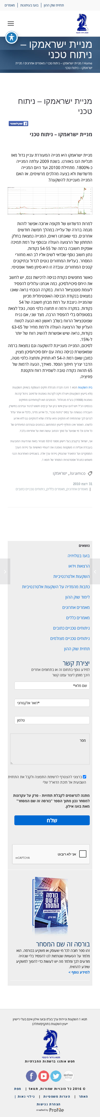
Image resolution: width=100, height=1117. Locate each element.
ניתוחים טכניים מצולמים (70, 638)
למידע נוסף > (79, 972)
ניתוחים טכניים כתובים (30, 489)
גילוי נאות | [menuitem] (24, 1096)
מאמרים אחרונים (35, 63)
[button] (11, 23)
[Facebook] (18, 124)
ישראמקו (60, 473)
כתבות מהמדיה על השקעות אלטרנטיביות (56, 587)
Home (88, 63)
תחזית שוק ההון (54, 5)
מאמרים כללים (55, 489)
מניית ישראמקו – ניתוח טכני (64, 63)
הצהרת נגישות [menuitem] (49, 1104)
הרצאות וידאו (79, 566)
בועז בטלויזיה (79, 555)
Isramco (78, 473)
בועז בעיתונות (29, 5)
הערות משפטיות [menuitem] (56, 1096)
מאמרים (10, 5)
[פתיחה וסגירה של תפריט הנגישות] (11, 37)
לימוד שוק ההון (77, 597)
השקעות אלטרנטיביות (71, 576)
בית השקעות (84, 387)
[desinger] (50, 1110)
